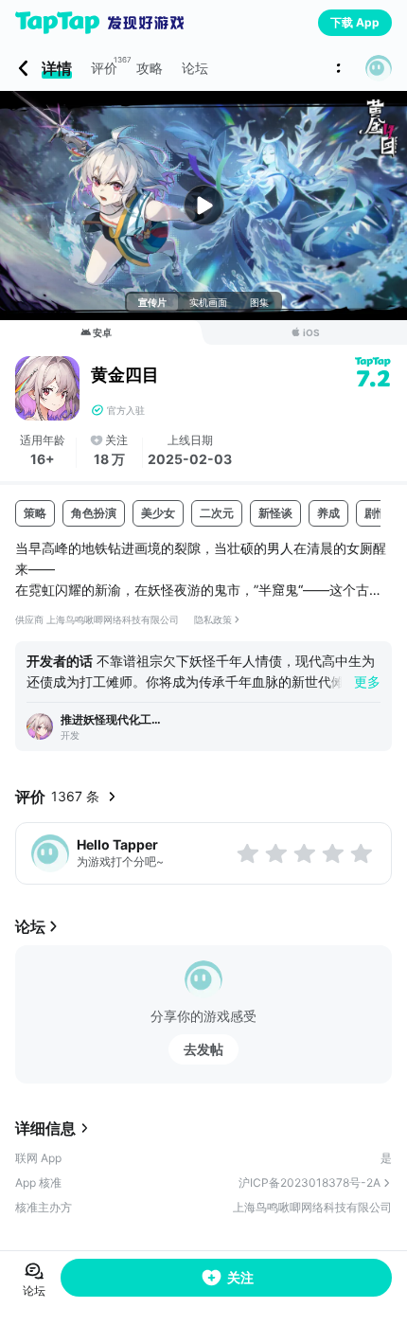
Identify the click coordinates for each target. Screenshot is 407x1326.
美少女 (158, 513)
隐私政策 (213, 619)
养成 (328, 513)
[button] (378, 68)
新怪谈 (275, 513)
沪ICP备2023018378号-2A (309, 1182)
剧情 (375, 513)
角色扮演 (93, 513)
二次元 (217, 513)
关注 (240, 1277)
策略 (35, 513)
